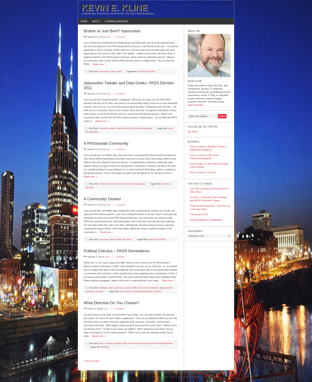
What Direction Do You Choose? (111, 303)
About (95, 21)
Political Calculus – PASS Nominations (117, 251)
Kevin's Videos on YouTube (203, 172)
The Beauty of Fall (199, 214)
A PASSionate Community (106, 143)
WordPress (219, 377)
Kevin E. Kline (114, 7)
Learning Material (115, 21)
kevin (108, 37)
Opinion (113, 71)
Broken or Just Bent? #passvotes (112, 31)
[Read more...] (99, 64)
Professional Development (148, 288)
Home (83, 21)
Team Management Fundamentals (206, 220)
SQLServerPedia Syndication (140, 128)
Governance (104, 71)
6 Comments (119, 309)
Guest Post (141, 71)
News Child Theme (179, 377)
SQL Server (126, 239)
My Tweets (193, 131)
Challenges (103, 288)
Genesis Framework (201, 377)
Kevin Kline (195, 81)
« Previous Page (91, 361)
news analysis (125, 291)
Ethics (111, 288)
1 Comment (120, 37)
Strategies (99, 291)
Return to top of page (91, 377)
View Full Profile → (197, 105)
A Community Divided (102, 199)
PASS (119, 71)
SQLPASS (151, 71)
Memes (113, 128)
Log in (229, 377)
